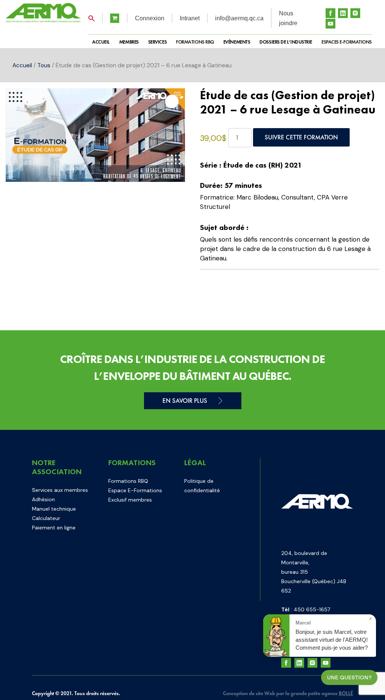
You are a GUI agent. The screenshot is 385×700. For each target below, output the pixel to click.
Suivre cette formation (301, 137)
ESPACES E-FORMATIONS (346, 42)
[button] (172, 101)
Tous (43, 65)
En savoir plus (184, 400)
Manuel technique (54, 508)
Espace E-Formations (135, 490)
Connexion (149, 18)
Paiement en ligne (54, 527)
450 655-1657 (312, 609)
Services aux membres (60, 490)
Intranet (190, 18)
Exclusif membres (130, 499)
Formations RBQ (195, 42)
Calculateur (46, 518)
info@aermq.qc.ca (239, 18)
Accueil (22, 65)
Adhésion (43, 499)
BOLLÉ (346, 693)
